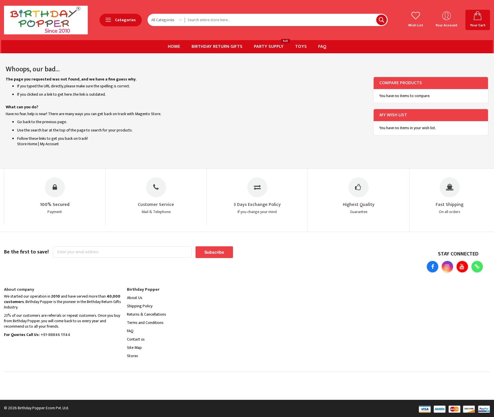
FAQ (130, 331)
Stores (132, 356)
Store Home (27, 144)
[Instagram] (447, 266)
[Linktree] (477, 266)
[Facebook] (432, 266)
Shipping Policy (139, 306)
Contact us (136, 339)
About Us (134, 297)
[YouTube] (462, 266)
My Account (49, 144)
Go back (24, 122)
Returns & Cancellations (146, 314)
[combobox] (286, 20)
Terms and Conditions (145, 322)
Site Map (134, 347)
